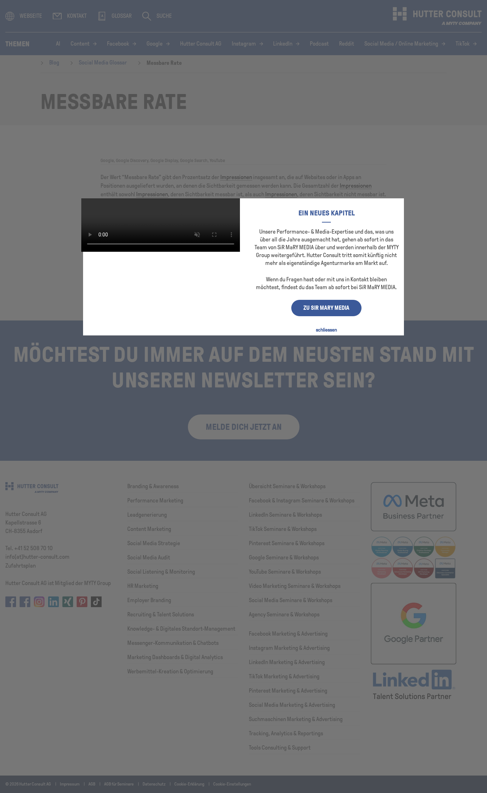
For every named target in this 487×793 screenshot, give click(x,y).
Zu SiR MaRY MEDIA (326, 308)
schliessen (326, 330)
